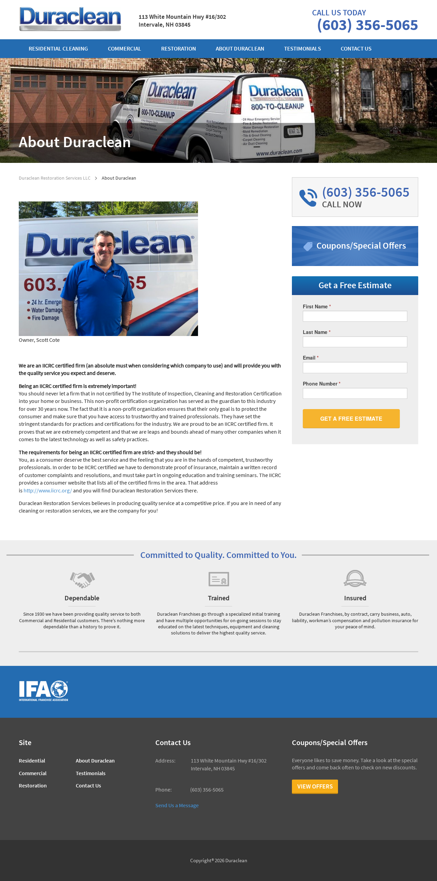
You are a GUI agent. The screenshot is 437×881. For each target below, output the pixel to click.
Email (311, 357)
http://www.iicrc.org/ (48, 490)
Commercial (124, 48)
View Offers (315, 786)
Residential (32, 760)
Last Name (316, 331)
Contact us (356, 48)
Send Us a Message (177, 805)
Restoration (178, 48)
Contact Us (88, 785)
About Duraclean (240, 48)
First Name (317, 306)
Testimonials (302, 48)
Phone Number (321, 383)
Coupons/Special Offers (361, 245)
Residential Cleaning (58, 48)
